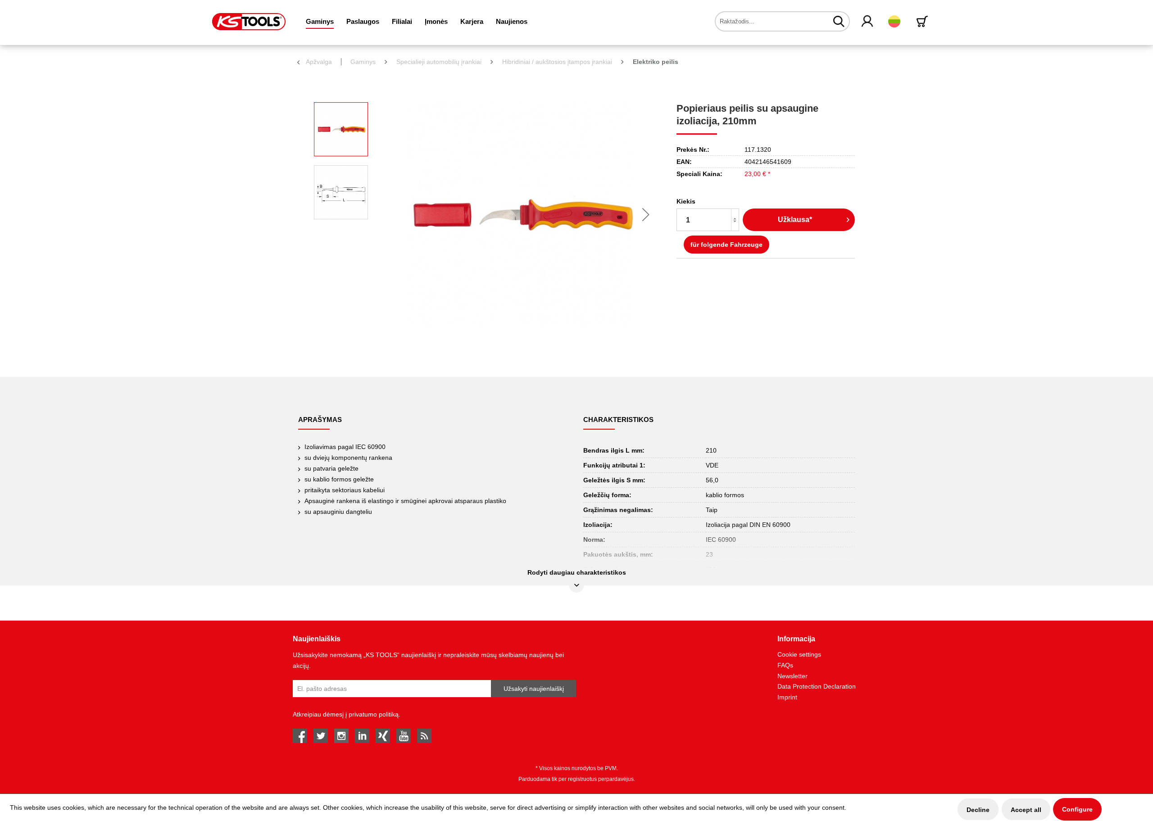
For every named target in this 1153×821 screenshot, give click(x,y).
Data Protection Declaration (816, 686)
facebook (300, 736)
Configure (1077, 809)
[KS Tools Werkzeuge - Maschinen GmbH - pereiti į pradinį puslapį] (249, 22)
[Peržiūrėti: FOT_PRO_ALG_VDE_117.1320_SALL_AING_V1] (341, 129)
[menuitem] (320, 21)
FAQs (785, 665)
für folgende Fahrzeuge (726, 244)
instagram (341, 736)
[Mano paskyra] (868, 21)
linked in (362, 736)
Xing (383, 736)
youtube (403, 736)
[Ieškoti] (839, 21)
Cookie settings (799, 654)
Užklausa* (795, 219)
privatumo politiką (374, 714)
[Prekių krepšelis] (924, 21)
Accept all (1026, 809)
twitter (320, 736)
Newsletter (792, 676)
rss (424, 736)
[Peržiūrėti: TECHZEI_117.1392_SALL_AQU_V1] (341, 192)
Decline (978, 809)
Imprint (787, 697)
